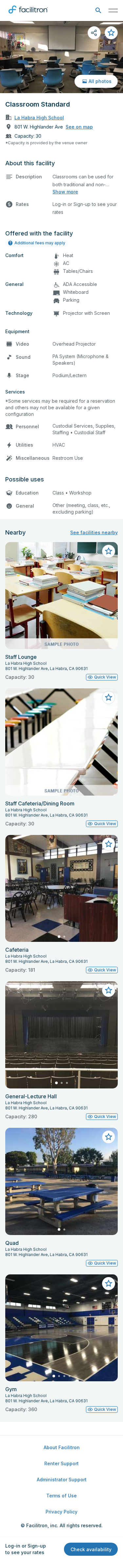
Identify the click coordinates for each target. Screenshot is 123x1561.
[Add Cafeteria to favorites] (108, 844)
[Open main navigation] (113, 10)
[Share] (94, 32)
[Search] (98, 11)
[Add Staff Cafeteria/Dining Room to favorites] (108, 697)
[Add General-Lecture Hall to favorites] (108, 990)
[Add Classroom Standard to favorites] (111, 32)
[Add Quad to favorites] (108, 1137)
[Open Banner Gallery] (61, 57)
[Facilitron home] (28, 14)
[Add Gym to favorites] (108, 1283)
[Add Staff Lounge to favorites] (108, 551)
